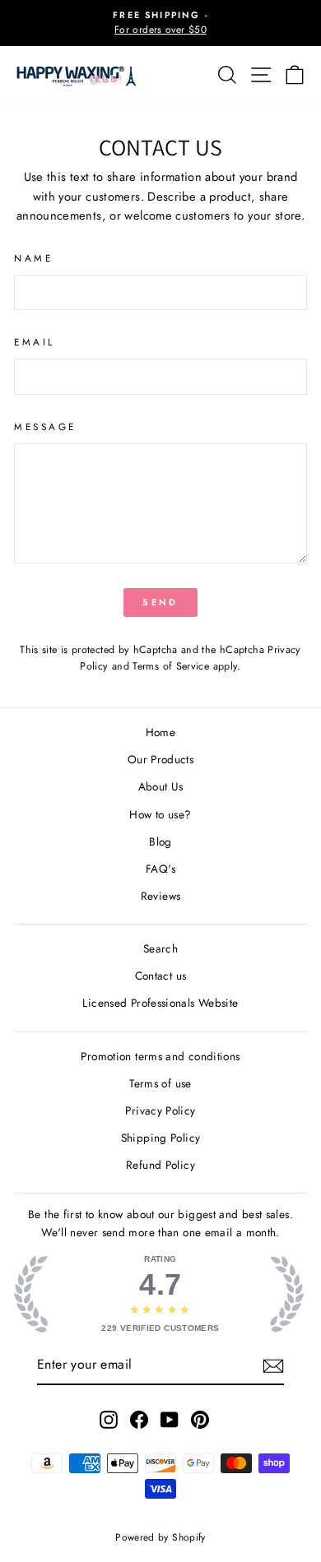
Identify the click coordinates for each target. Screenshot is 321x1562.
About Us (161, 786)
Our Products (160, 759)
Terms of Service (171, 666)
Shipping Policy (161, 1137)
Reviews (161, 896)
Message (45, 426)
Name (33, 258)
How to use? (160, 814)
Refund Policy (160, 1164)
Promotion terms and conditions (160, 1056)
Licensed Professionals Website (160, 1002)
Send (160, 602)
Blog (160, 841)
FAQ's (160, 868)
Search (160, 948)
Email (34, 342)
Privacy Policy (160, 1110)
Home (160, 732)
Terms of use (160, 1083)
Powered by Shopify (160, 1537)
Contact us (161, 975)
